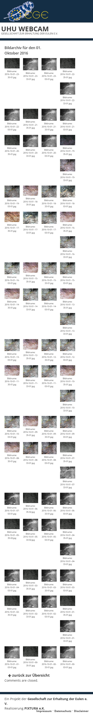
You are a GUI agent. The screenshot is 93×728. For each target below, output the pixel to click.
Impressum (44, 711)
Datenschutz (62, 711)
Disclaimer (81, 711)
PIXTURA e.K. (34, 708)
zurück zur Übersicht (30, 675)
